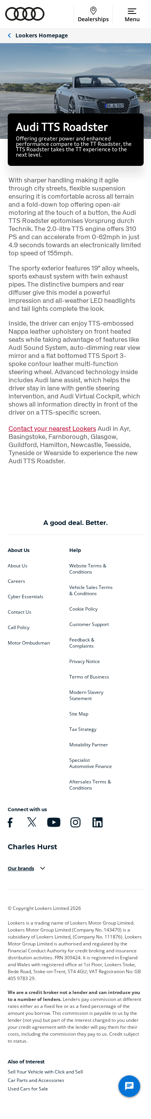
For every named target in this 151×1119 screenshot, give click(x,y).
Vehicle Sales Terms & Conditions (91, 590)
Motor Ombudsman (29, 643)
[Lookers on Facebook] (9, 822)
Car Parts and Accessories (36, 1080)
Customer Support (89, 624)
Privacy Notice (84, 661)
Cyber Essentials (25, 597)
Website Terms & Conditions (87, 569)
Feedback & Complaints (81, 643)
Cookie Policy (83, 609)
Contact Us (19, 612)
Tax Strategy (82, 729)
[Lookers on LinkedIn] (96, 822)
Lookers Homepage (41, 35)
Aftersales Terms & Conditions (90, 785)
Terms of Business (89, 677)
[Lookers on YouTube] (52, 822)
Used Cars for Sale (28, 1088)
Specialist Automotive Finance (90, 763)
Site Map (78, 714)
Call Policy (18, 627)
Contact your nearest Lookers (52, 428)
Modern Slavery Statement (86, 695)
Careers (16, 581)
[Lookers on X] (30, 822)
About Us (17, 566)
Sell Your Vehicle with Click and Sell (45, 1071)
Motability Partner (88, 745)
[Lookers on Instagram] (74, 822)
